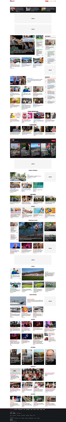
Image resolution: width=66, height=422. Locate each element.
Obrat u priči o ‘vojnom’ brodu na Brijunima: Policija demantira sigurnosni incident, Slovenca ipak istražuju (50, 237)
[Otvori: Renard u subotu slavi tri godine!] (33, 374)
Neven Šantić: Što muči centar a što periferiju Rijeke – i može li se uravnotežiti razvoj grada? (38, 360)
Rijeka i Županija (33, 170)
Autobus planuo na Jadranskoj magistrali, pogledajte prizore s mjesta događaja (50, 47)
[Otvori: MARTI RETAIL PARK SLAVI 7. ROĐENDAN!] (39, 210)
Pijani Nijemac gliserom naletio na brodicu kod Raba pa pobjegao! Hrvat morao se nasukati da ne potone (15, 315)
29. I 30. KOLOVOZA (36, 214)
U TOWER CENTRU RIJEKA (37, 119)
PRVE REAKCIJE (47, 225)
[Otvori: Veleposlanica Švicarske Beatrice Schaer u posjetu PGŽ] (38, 100)
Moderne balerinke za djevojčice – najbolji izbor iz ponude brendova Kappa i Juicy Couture (27, 216)
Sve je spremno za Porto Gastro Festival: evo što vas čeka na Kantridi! (37, 65)
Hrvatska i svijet (18, 11)
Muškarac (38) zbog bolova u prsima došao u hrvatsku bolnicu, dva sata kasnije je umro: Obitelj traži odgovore (50, 9)
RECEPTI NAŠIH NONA (36, 388)
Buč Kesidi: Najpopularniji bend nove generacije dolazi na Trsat (38, 329)
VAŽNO (28, 175)
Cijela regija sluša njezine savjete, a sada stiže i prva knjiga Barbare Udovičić (27, 390)
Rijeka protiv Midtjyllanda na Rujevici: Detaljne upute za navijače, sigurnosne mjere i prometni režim (38, 290)
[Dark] (52, 1)
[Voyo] (14, 413)
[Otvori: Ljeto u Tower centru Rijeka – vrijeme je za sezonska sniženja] (15, 116)
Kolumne (33, 347)
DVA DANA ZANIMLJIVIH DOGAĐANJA (16, 214)
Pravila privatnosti (18, 415)
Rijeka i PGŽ (23, 66)
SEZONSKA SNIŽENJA (47, 214)
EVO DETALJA (35, 288)
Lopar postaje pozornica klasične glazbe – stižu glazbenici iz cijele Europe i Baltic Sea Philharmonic (15, 329)
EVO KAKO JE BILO (30, 78)
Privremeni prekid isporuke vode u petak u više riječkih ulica (27, 65)
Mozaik (33, 319)
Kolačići (11, 415)
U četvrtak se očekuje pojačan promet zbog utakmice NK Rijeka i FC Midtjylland (27, 290)
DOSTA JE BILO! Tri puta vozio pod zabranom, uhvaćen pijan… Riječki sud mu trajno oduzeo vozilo (26, 315)
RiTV (12, 156)
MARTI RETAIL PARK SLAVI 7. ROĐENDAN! (38, 215)
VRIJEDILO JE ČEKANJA (25, 327)
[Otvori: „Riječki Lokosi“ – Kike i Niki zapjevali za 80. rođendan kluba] (27, 89)
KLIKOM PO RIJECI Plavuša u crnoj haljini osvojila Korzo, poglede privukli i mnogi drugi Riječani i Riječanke (35, 9)
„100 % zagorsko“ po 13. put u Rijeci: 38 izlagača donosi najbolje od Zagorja (15, 94)
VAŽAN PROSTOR (24, 104)
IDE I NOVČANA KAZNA (25, 313)
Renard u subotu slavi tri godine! (49, 374)
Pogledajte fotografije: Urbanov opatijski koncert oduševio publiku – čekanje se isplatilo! (26, 330)
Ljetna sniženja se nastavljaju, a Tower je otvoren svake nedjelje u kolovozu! (50, 216)
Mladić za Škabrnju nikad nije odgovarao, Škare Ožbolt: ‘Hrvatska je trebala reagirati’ (38, 251)
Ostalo (11, 107)
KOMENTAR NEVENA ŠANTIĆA (15, 358)
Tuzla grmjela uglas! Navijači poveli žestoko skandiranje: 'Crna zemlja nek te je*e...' (27, 133)
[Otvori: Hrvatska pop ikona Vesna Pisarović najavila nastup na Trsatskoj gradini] (27, 336)
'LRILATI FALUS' (12, 402)
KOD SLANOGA (35, 92)
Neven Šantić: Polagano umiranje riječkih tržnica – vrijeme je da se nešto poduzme (15, 361)
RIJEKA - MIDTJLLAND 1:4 (39, 40)
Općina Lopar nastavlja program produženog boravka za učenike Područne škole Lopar (50, 203)
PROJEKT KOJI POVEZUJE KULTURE (26, 188)
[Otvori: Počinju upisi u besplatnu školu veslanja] (38, 185)
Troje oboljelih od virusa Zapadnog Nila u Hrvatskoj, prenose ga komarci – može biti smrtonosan (15, 377)
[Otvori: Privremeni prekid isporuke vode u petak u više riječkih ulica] (27, 60)
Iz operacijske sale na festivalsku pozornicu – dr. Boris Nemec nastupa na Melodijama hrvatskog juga (52, 339)
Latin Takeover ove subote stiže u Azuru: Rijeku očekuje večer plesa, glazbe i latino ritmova (15, 390)
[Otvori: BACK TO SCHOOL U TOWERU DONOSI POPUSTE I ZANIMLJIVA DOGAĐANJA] (16, 210)
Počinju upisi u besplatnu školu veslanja (37, 190)
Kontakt (34, 415)
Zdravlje (12, 379)
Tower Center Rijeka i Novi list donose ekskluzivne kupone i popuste (26, 121)
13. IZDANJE (11, 92)
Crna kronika (33, 294)
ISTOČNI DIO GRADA (24, 63)
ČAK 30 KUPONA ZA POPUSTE (25, 119)
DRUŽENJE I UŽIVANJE (13, 188)
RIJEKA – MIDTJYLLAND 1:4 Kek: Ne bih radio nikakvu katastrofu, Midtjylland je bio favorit (39, 52)
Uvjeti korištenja (27, 415)
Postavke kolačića (14, 415)
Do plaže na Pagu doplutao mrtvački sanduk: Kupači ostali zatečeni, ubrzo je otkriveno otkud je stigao (27, 404)
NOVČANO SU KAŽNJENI (30, 299)
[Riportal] (12, 1)
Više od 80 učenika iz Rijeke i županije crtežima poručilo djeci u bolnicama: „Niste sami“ (15, 106)
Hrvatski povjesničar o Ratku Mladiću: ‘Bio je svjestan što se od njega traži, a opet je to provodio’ (50, 228)
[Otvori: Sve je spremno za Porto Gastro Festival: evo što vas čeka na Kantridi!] (38, 60)
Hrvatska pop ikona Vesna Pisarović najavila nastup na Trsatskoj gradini (26, 342)
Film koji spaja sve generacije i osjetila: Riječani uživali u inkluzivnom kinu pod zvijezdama (35, 80)
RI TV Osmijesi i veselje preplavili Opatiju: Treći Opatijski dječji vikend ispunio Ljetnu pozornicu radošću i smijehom (15, 153)
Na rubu (33, 394)
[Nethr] (20, 413)
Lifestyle (33, 366)
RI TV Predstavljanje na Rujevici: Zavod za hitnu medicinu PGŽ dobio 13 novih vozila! (35, 154)
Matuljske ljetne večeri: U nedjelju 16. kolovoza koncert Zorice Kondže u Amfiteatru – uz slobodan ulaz (50, 330)
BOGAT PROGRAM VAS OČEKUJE (14, 388)
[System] (51, 1)
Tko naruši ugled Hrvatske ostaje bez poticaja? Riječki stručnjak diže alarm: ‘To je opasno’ (27, 251)
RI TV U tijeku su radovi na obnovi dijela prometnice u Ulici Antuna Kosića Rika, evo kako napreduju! (25, 153)
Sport (22, 96)
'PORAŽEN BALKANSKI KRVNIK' (37, 249)
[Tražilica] (53, 1)
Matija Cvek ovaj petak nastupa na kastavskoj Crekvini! (52, 335)
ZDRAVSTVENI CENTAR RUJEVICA (34, 151)
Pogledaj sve (53, 140)
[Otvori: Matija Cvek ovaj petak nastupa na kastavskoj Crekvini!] (46, 334)
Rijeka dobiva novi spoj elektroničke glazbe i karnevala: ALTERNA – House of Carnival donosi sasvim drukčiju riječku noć (15, 343)
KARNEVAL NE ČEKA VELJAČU (14, 340)
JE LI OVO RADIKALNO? (25, 249)
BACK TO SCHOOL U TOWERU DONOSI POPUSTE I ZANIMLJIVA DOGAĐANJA (15, 216)
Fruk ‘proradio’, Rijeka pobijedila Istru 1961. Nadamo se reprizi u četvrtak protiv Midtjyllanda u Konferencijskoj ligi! (50, 289)
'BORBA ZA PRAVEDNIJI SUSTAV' (51, 79)
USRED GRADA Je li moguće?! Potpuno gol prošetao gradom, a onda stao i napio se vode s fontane (50, 404)
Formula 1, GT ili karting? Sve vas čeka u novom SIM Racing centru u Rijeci (39, 121)
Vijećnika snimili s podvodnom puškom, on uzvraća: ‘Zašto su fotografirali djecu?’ (30, 239)
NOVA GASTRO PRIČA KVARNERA (37, 63)
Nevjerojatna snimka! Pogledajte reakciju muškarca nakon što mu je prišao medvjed (39, 404)
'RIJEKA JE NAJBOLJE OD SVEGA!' (51, 51)
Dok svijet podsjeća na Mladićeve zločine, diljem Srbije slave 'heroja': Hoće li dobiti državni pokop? (15, 133)
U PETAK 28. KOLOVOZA (25, 340)
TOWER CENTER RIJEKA (48, 119)
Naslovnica (11, 409)
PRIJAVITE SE (34, 188)
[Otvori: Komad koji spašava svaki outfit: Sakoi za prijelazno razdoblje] (50, 116)
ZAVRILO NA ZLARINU (22, 237)
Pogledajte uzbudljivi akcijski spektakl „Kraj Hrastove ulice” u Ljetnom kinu (38, 203)
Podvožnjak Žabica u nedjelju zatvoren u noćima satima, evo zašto (34, 176)
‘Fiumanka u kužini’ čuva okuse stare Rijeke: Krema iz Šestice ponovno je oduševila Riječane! (38, 390)
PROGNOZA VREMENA (13, 63)
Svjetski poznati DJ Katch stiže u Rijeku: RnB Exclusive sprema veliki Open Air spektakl (50, 390)
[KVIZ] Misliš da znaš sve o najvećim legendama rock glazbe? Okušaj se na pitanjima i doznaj (50, 133)
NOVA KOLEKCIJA (24, 214)
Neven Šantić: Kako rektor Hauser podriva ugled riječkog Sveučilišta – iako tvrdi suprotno (50, 360)
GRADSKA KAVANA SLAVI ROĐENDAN (50, 373)
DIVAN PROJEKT (12, 104)
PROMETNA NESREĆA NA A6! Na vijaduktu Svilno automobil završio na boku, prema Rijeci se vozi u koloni (38, 315)
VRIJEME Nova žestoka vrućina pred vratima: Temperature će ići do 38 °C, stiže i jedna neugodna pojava (15, 66)
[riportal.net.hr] (11, 420)
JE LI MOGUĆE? (35, 402)
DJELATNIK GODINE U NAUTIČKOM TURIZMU (44, 150)
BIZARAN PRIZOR (24, 402)
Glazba (23, 332)
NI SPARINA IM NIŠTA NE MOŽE (51, 58)
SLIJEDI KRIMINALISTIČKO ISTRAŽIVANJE (48, 234)
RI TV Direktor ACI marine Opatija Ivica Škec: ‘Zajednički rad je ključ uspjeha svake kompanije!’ (45, 153)
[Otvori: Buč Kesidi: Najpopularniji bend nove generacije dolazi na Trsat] (38, 324)
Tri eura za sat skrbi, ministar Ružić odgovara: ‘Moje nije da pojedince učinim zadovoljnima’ (14, 251)
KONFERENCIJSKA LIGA (39, 49)
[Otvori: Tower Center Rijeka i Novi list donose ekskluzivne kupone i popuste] (27, 116)
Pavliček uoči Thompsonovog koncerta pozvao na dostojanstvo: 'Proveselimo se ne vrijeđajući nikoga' (39, 133)
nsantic (25, 363)
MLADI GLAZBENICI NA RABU (14, 327)
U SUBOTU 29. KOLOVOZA (36, 327)
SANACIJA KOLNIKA (24, 150)
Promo (23, 122)
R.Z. (11, 363)
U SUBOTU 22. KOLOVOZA (36, 340)
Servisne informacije (23, 415)
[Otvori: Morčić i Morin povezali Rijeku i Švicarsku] (27, 185)
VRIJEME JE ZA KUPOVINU (13, 119)
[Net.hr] (11, 413)
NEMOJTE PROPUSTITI (51, 333)
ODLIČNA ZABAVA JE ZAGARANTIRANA (50, 388)
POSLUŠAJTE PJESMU (51, 337)
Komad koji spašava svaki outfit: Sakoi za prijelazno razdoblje (50, 120)
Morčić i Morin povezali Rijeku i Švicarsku (26, 190)
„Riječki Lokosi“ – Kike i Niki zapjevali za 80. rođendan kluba (26, 94)
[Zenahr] (17, 413)
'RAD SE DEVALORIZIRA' (13, 249)
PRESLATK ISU (23, 92)
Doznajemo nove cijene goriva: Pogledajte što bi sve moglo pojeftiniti (14, 237)
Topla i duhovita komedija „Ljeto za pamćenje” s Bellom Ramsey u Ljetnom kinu (15, 203)
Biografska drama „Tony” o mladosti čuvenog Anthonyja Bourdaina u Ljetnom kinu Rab (26, 203)
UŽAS (10, 313)
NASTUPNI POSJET (35, 104)
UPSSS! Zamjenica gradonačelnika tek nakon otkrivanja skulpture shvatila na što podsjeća (15, 404)
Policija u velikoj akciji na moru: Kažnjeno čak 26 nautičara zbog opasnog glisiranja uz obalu (35, 301)
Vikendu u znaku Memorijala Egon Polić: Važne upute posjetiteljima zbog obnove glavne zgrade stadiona (50, 274)
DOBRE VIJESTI (13, 234)
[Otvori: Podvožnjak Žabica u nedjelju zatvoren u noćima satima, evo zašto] (18, 176)
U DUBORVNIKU (47, 402)
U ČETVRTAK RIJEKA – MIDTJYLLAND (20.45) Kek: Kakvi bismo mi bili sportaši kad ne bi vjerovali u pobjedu (15, 290)
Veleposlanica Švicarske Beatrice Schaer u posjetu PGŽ (38, 105)
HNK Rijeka (38, 46)
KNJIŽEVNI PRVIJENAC (25, 388)
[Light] (49, 1)
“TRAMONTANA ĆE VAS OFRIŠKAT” (49, 328)
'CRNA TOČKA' (35, 313)
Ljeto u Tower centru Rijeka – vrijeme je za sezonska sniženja (15, 120)
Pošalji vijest (31, 415)
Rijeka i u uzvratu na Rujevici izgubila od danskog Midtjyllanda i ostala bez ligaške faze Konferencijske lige (39, 43)
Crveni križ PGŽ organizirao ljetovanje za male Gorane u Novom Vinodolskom (14, 190)
